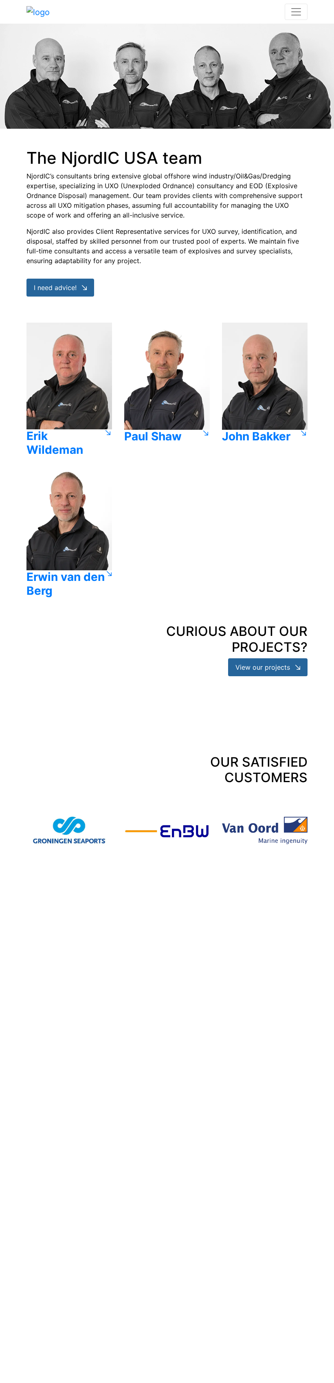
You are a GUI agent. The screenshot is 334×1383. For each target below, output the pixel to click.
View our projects (263, 667)
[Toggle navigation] (296, 12)
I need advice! (56, 288)
